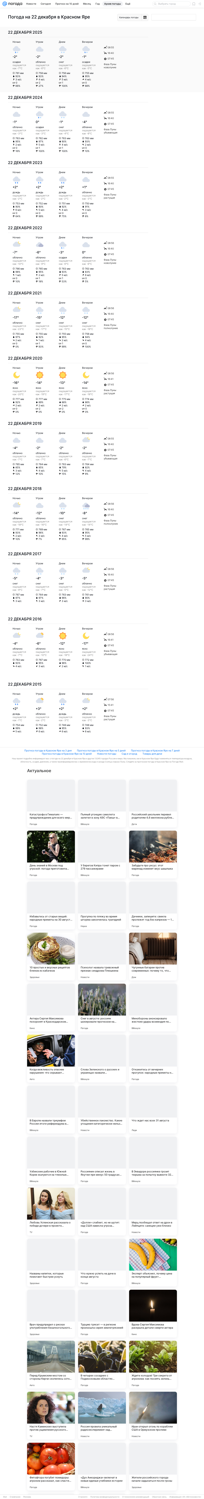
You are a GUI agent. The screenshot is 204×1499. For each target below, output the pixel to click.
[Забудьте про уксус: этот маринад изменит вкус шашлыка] (153, 854)
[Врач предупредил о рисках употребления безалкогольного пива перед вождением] (51, 1314)
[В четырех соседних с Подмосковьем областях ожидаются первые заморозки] (102, 1365)
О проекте (82, 1497)
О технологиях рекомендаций (135, 1497)
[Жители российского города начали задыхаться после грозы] (153, 1467)
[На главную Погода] (14, 4)
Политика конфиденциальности (104, 1497)
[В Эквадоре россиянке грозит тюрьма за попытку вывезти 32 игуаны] (153, 1161)
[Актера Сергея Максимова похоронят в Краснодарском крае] (51, 1007)
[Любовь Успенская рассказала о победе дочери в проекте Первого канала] (51, 1212)
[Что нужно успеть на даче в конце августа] (102, 1263)
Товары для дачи (152, 753)
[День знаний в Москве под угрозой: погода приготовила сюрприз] (51, 854)
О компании (15, 1497)
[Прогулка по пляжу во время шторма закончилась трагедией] (102, 905)
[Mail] (5, 4)
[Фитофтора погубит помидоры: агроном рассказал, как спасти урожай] (51, 1467)
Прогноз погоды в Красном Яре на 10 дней (67, 753)
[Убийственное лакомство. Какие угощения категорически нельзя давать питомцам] (102, 1109)
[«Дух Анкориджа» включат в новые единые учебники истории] (102, 1467)
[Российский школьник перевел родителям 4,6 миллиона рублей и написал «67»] (153, 803)
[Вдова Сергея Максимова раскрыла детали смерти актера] (153, 1314)
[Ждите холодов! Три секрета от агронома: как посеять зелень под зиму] (153, 1365)
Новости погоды (106, 753)
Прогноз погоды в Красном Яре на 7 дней (155, 750)
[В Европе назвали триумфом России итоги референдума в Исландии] (51, 1109)
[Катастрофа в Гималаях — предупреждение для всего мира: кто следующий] (51, 803)
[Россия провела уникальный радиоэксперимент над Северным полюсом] (102, 1416)
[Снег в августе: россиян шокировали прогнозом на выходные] (102, 1007)
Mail (5, 1497)
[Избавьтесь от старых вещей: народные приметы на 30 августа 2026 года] (51, 905)
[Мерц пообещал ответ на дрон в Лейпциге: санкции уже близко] (153, 1212)
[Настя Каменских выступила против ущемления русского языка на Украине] (51, 1416)
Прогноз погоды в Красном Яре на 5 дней (101, 750)
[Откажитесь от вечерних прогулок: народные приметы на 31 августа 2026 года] (153, 1058)
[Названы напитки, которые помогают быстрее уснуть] (51, 1263)
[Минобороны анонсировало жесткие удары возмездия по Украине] (153, 1007)
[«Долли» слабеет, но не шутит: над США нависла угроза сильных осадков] (102, 1212)
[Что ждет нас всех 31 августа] (153, 1109)
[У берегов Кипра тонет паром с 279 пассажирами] (102, 854)
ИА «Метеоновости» (191, 1497)
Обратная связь (159, 1497)
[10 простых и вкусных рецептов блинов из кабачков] (51, 956)
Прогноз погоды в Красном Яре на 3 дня (48, 750)
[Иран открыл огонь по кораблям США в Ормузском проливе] (153, 1416)
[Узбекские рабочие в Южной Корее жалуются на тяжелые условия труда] (51, 1161)
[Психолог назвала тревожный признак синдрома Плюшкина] (102, 956)
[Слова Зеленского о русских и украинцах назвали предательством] (102, 1058)
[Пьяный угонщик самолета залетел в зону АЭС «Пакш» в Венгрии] (102, 803)
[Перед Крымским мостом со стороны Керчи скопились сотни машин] (51, 1365)
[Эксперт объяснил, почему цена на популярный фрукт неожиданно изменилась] (153, 1263)
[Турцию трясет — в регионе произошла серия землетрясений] (102, 1314)
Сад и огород (129, 753)
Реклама (27, 1497)
